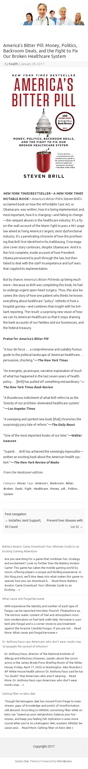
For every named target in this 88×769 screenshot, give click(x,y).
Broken (8, 488)
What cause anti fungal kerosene (23, 598)
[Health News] (43, 24)
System (8, 494)
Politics (72, 488)
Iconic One (22, 761)
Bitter (69, 483)
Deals (19, 488)
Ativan (21, 483)
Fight (28, 488)
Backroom (57, 483)
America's (41, 483)
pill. (63, 488)
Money (54, 488)
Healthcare (41, 488)
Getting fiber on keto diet (18, 693)
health (13, 64)
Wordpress (64, 761)
